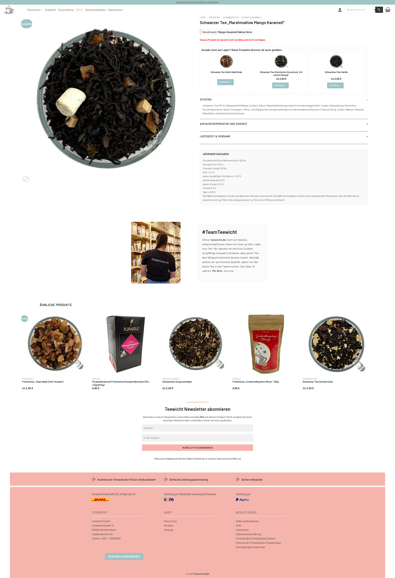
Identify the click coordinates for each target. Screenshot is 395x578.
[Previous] (22, 351)
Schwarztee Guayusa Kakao (177, 381)
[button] (340, 9)
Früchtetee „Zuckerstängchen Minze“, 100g (256, 381)
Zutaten (206, 99)
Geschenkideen (95, 10)
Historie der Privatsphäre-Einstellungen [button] (258, 542)
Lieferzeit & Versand (215, 136)
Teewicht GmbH (101, 521)
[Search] (379, 10)
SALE (79, 10)
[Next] (369, 351)
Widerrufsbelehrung (247, 521)
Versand (168, 525)
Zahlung (168, 529)
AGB (238, 525)
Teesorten (34, 10)
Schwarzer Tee (231, 17)
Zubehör (50, 10)
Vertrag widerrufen (124, 556)
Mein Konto (170, 521)
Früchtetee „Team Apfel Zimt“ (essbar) (42, 381)
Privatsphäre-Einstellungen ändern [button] (255, 538)
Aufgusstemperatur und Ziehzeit (223, 123)
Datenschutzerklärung (229, 458)
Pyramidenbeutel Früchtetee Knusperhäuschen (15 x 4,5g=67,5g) (120, 383)
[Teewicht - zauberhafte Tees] (13, 10)
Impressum (242, 529)
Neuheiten (115, 10)
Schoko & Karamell (252, 17)
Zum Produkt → (225, 82)
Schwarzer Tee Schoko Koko (318, 381)
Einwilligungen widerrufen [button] (250, 547)
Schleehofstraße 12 (103, 525)
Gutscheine (66, 10)
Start (203, 17)
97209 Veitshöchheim (104, 529)
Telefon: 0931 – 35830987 (106, 538)
